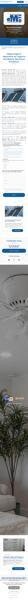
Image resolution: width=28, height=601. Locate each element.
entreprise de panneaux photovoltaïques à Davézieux (14, 106)
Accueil (20, 5)
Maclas (5, 166)
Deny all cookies (14, 591)
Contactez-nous (14, 43)
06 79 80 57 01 (14, 40)
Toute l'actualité (18, 568)
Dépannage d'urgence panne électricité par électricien (13, 152)
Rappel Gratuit (20, 1)
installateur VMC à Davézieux (12, 137)
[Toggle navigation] (26, 2)
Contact (25, 5)
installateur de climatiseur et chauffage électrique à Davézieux (14, 131)
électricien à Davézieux (10, 111)
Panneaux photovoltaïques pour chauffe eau (13, 220)
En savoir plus (17, 230)
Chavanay (6, 163)
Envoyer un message (14, 250)
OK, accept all (14, 587)
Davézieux (10, 46)
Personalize (14, 595)
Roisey (5, 168)
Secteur (6, 46)
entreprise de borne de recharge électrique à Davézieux (14, 125)
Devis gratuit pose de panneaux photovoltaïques (12, 156)
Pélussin (5, 167)
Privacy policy (14, 597)
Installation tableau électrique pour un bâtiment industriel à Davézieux (13, 557)
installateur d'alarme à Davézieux (10, 118)
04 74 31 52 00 (14, 41)
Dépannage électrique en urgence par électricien (12, 153)
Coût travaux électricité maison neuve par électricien (13, 151)
